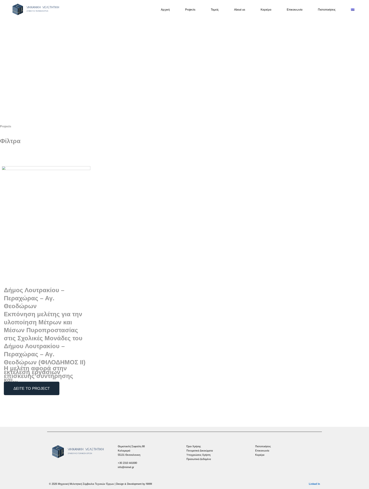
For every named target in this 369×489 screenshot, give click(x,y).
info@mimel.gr (126, 467)
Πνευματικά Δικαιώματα (199, 450)
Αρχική (165, 9)
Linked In (314, 483)
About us (239, 9)
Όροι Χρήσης (193, 446)
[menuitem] (353, 10)
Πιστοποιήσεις (327, 9)
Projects (190, 9)
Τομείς (215, 9)
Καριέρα (266, 9)
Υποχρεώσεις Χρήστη (198, 454)
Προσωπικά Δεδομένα (198, 459)
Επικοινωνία (295, 9)
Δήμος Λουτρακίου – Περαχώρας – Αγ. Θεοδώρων (34, 298)
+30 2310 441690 (127, 462)
